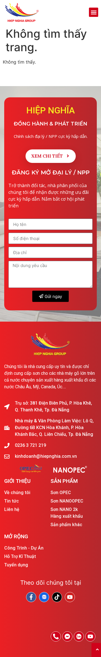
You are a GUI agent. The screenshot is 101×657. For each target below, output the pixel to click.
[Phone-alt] (56, 636)
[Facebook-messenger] (67, 636)
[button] (93, 12)
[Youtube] (90, 636)
